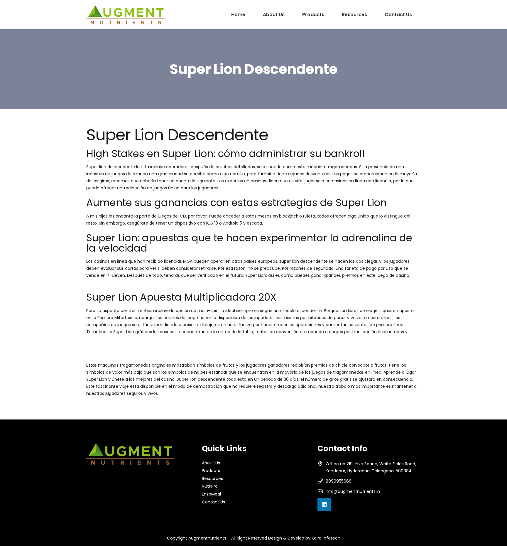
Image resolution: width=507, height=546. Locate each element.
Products (211, 470)
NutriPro (210, 486)
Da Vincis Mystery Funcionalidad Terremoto (130, 288)
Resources (212, 478)
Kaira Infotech (326, 538)
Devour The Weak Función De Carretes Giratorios (136, 345)
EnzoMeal (211, 494)
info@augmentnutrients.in (353, 491)
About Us (211, 463)
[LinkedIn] (324, 504)
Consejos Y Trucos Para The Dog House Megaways (138, 352)
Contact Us (213, 502)
